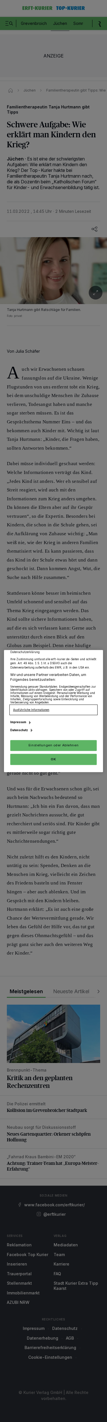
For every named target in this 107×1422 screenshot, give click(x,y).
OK (53, 759)
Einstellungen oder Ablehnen (53, 745)
